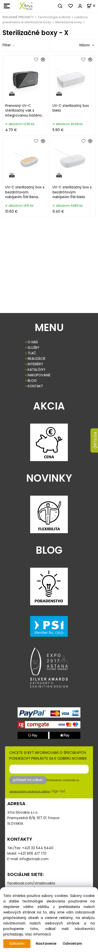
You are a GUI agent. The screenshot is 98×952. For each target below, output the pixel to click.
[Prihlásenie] (80, 6)
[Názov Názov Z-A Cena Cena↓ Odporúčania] (79, 45)
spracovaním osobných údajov (29, 791)
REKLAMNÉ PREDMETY (18, 17)
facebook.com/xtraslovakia (31, 883)
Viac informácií (38, 934)
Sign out (58, 791)
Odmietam (72, 943)
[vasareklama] (26, 6)
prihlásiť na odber (28, 780)
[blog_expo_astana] (49, 668)
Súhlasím (16, 943)
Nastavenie (46, 943)
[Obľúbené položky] (71, 6)
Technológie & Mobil (54, 17)
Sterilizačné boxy (68, 22)
